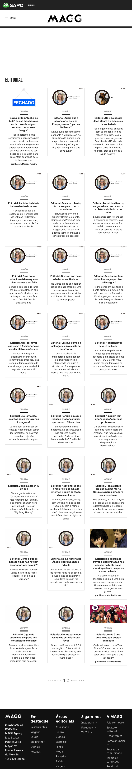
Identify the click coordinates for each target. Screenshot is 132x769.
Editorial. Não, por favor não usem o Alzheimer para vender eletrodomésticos (23, 345)
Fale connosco (115, 722)
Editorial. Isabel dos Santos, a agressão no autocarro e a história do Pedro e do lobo (108, 208)
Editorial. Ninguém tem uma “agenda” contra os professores (108, 419)
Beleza (60, 732)
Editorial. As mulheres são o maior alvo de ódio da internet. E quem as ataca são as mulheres (66, 490)
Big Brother (38, 741)
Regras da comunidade (114, 751)
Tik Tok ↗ (87, 732)
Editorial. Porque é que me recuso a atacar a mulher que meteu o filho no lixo (66, 419)
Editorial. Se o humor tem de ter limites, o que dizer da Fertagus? (108, 279)
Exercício (61, 741)
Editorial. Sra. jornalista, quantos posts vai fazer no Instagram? (24, 419)
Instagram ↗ (89, 722)
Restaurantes (39, 727)
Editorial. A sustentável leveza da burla (108, 344)
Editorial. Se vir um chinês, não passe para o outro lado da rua (66, 206)
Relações (61, 756)
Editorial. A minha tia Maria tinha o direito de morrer (23, 205)
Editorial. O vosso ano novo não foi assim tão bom (65, 278)
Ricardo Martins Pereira (25, 164)
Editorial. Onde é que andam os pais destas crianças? (108, 637)
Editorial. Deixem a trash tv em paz (23, 487)
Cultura (60, 737)
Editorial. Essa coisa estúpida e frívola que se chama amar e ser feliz (24, 279)
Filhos (59, 746)
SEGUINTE (77, 680)
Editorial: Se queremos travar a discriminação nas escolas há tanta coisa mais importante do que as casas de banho (108, 565)
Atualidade (62, 727)
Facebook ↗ (88, 727)
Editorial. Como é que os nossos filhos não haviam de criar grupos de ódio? (23, 561)
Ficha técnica (114, 736)
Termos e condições (113, 759)
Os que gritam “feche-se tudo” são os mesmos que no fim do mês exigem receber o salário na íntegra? (23, 124)
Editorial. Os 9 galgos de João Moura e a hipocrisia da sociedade (108, 121)
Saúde (34, 737)
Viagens (35, 732)
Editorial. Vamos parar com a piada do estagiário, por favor (65, 637)
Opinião (24, 111)
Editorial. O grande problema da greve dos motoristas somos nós (23, 637)
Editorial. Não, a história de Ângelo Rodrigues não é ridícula (66, 561)
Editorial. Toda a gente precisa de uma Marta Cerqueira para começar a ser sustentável (108, 490)
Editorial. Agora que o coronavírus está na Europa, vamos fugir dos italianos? (66, 123)
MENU (31, 5)
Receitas (36, 751)
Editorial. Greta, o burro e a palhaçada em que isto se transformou (66, 345)
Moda (59, 751)
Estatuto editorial (112, 729)
